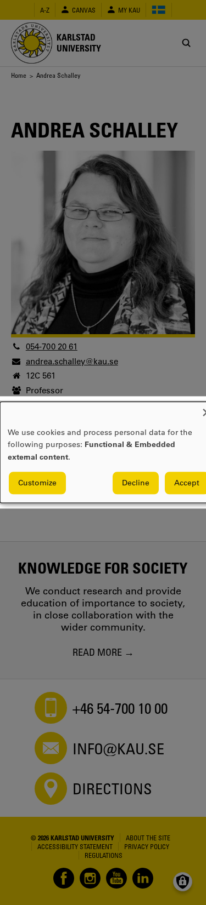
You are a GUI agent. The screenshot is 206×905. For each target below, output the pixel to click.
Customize (37, 483)
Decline (135, 483)
